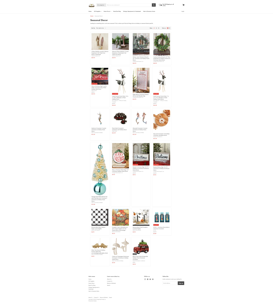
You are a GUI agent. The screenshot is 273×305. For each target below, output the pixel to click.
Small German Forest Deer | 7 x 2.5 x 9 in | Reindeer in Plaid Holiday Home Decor (161, 97)
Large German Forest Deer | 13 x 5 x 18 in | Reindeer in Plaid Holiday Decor (120, 97)
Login (183, 11)
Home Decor (107, 11)
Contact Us (109, 281)
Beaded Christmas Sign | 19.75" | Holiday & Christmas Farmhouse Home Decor (141, 168)
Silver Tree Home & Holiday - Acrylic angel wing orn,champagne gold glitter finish (99, 251)
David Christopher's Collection (139, 260)
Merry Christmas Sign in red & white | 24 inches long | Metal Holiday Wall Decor (98, 87)
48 (158, 28)
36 (156, 28)
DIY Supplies (97, 11)
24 (154, 28)
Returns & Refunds (111, 283)
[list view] (169, 28)
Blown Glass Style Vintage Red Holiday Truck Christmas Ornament (140, 258)
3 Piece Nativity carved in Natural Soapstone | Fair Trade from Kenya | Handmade (99, 53)
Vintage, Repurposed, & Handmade (132, 11)
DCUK (154, 230)
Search (108, 285)
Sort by (93, 28)
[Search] (154, 5)
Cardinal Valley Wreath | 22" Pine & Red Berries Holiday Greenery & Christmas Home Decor (161, 58)
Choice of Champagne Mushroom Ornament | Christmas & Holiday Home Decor (120, 258)
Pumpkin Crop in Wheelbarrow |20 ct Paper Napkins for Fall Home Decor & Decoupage (120, 229)
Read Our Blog (117, 11)
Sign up (181, 283)
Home (90, 11)
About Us (109, 279)
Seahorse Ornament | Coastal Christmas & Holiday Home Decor (98, 129)
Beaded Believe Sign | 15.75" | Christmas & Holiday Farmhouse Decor (161, 168)
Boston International (95, 230)
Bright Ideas (114, 131)
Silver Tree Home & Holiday (97, 132)
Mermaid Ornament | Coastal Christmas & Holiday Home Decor (140, 129)
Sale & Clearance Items (149, 11)
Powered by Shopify (93, 300)
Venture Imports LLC (95, 55)
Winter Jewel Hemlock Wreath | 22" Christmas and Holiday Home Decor (141, 58)
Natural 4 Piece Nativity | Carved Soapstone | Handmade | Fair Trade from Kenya (120, 53)
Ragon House (94, 90)
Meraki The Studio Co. (157, 136)
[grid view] (167, 28)
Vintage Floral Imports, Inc (138, 61)
